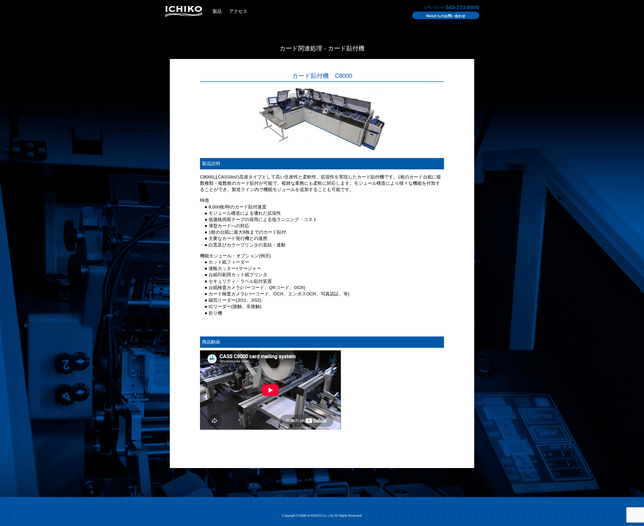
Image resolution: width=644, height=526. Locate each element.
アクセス (238, 11)
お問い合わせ (445, 16)
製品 (217, 11)
